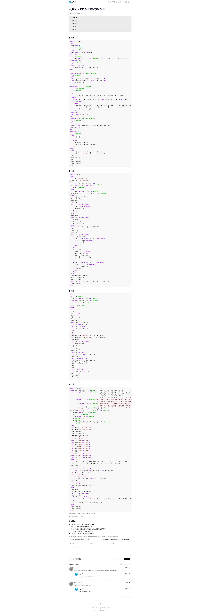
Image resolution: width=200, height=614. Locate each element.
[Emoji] (73, 559)
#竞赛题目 (115, 536)
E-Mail (91, 543)
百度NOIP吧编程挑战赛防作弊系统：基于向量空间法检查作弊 (88, 529)
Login (121, 559)
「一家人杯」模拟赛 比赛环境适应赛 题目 (82, 531)
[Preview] (80, 559)
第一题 (74, 21)
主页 (113, 2)
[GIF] (76, 559)
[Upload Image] (78, 559)
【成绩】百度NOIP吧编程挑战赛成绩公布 (82, 524)
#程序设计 (110, 536)
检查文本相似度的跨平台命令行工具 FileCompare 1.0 (116, 539)
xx (74, 567)
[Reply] (129, 568)
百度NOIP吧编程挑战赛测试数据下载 (81, 527)
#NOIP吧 (85, 536)
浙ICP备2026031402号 (100, 610)
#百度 (80, 536)
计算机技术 (79, 13)
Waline (126, 597)
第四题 (74, 29)
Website (113, 543)
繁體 (126, 2)
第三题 (74, 26)
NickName (72, 543)
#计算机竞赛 (101, 536)
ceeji (80, 573)
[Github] (99, 604)
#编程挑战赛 (91, 536)
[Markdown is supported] (71, 559)
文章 (117, 2)
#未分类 (77, 536)
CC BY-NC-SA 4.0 (87, 513)
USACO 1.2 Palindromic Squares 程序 (82, 533)
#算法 (105, 536)
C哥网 (108, 608)
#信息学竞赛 (72, 536)
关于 (121, 2)
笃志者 (73, 2)
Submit (127, 559)
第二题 (74, 24)
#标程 (95, 536)
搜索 (109, 2)
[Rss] (101, 604)
